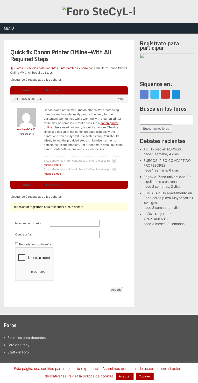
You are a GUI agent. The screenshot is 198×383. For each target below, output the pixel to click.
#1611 (122, 99)
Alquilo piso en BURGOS (162, 149)
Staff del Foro (18, 352)
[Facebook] (144, 94)
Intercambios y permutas (76, 68)
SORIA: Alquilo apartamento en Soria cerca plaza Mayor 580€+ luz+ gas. (168, 198)
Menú (9, 28)
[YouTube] (165, 94)
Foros (19, 68)
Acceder (116, 289)
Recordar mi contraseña (35, 244)
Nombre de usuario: (28, 223)
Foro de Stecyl (18, 345)
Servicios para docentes (41, 68)
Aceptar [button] (125, 376)
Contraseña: (23, 234)
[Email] (176, 94)
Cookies (145, 376)
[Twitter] (154, 94)
